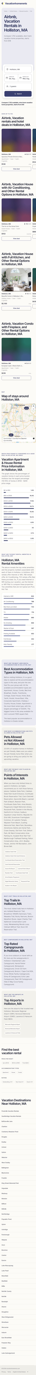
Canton (4, 1255)
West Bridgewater (8, 1317)
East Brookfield (7, 1337)
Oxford (4, 1147)
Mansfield (5, 1276)
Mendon (4, 1198)
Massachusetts (23, 11)
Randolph (5, 1301)
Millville (4, 1209)
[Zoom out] (33, 408)
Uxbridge (5, 1229)
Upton (4, 1224)
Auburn (4, 1332)
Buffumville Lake (7, 1121)
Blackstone (5, 1173)
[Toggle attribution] (33, 438)
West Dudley (6, 1162)
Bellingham (5, 1168)
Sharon (4, 1307)
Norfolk (4, 1296)
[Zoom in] (33, 406)
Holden (4, 1348)
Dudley (4, 1142)
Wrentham (5, 1322)
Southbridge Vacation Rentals (11, 1116)
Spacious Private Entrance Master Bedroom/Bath (18, 157)
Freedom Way (6, 1343)
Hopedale (5, 1188)
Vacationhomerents (16, 3)
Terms (9, 1372)
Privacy (4, 1372)
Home (5, 11)
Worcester (5, 1327)
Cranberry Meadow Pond (10, 1131)
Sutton (4, 1152)
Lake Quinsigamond (8, 1353)
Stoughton (5, 1312)
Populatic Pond (7, 1219)
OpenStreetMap (8, 440)
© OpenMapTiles (16, 438)
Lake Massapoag (7, 1265)
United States (13, 11)
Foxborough (5, 1234)
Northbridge (6, 1214)
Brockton (5, 1250)
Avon (3, 1245)
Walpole (4, 1240)
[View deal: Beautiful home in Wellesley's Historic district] (16, 279)
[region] (19, 423)
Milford (4, 1204)
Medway (4, 1193)
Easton (4, 1260)
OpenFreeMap (7, 438)
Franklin (4, 1178)
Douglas (4, 1137)
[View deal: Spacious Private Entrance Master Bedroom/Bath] (16, 140)
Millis (3, 1286)
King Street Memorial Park (10, 1183)
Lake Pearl (5, 1271)
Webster (4, 1157)
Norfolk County (6, 1291)
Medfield (4, 1281)
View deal (16, 169)
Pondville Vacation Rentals (10, 1111)
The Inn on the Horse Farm (10, 226)
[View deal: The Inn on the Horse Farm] (16, 210)
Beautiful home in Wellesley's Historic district (16, 296)
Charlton (4, 1126)
